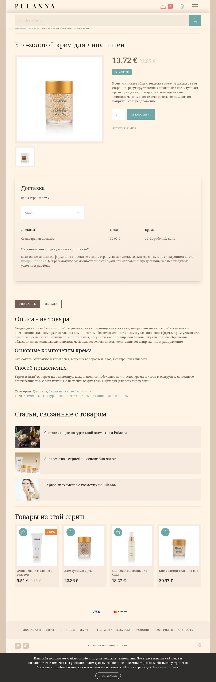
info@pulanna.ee (33, 261)
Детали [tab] (51, 304)
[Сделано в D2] (199, 645)
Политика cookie (164, 667)
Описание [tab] (27, 304)
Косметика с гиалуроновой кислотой (51, 396)
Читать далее (108, 437)
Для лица (39, 391)
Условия (143, 630)
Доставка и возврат (38, 630)
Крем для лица (93, 396)
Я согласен (108, 676)
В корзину (140, 114)
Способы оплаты (74, 630)
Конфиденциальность (174, 630)
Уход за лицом (117, 396)
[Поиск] (195, 20)
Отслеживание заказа (112, 630)
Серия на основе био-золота (70, 391)
